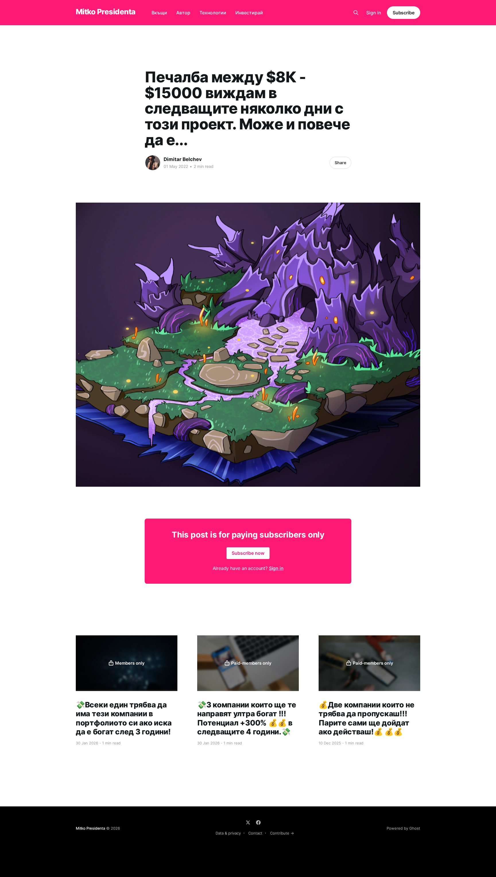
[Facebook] (258, 822)
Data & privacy (228, 833)
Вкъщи (159, 12)
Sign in (373, 12)
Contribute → (282, 833)
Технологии (212, 12)
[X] (248, 822)
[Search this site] (356, 12)
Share (340, 162)
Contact (255, 833)
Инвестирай (249, 12)
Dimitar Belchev (183, 159)
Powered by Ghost (403, 828)
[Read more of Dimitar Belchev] (153, 163)
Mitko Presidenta (105, 12)
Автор (183, 12)
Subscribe (403, 12)
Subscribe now (248, 553)
